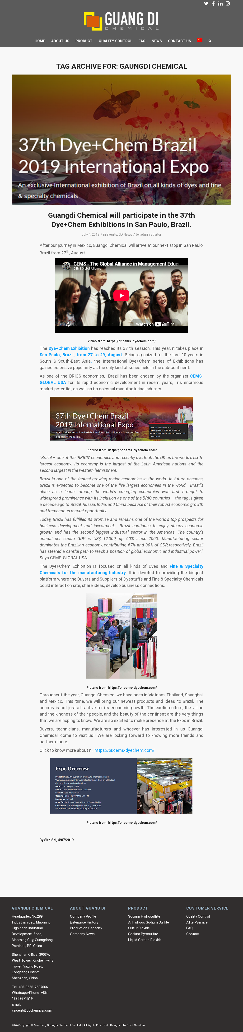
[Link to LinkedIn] (220, 3)
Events (112, 234)
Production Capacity (86, 928)
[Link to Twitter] (206, 3)
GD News (125, 234)
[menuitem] (40, 41)
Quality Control (198, 916)
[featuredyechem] (121, 139)
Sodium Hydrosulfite (144, 916)
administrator (150, 234)
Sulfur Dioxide (139, 928)
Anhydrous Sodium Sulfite (148, 922)
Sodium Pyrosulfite (143, 934)
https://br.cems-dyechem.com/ (131, 341)
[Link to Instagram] (227, 3)
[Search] (208, 41)
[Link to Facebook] (213, 3)
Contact (192, 934)
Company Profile (83, 916)
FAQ (189, 928)
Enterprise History (84, 922)
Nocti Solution (136, 1025)
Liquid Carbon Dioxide (145, 940)
